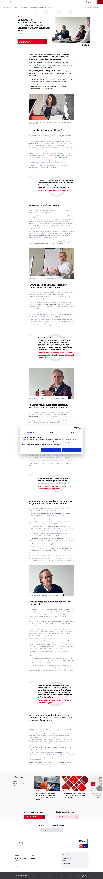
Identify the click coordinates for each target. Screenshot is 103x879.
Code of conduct (67, 875)
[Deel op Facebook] (83, 45)
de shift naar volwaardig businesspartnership (52, 734)
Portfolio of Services (18, 783)
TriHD (64, 861)
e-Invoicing (51, 155)
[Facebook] (82, 876)
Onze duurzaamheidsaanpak (55, 875)
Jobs (14, 786)
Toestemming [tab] (30, 432)
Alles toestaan (71, 450)
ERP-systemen (54, 143)
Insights (8, 7)
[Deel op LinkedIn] (88, 45)
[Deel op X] (85, 45)
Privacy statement (29, 875)
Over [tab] (72, 432)
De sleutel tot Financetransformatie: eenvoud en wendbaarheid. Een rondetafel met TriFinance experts (32, 7)
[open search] (100, 2)
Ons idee (33, 855)
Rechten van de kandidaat (41, 875)
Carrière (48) (18, 855)
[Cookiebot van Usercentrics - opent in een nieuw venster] (75, 428)
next (93, 784)
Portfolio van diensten (20, 858)
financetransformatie (34, 72)
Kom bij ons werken (31, 816)
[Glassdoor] (87, 876)
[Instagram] (84, 876)
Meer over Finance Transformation (24, 42)
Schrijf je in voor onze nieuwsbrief (50, 830)
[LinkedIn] (79, 876)
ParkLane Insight (67, 858)
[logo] (6, 2)
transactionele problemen (62, 298)
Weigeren (51, 450)
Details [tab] (51, 432)
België (89, 2)
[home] (5, 7)
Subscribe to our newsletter (91, 7)
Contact (33, 858)
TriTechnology (67, 863)
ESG (46, 155)
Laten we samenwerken (65, 816)
